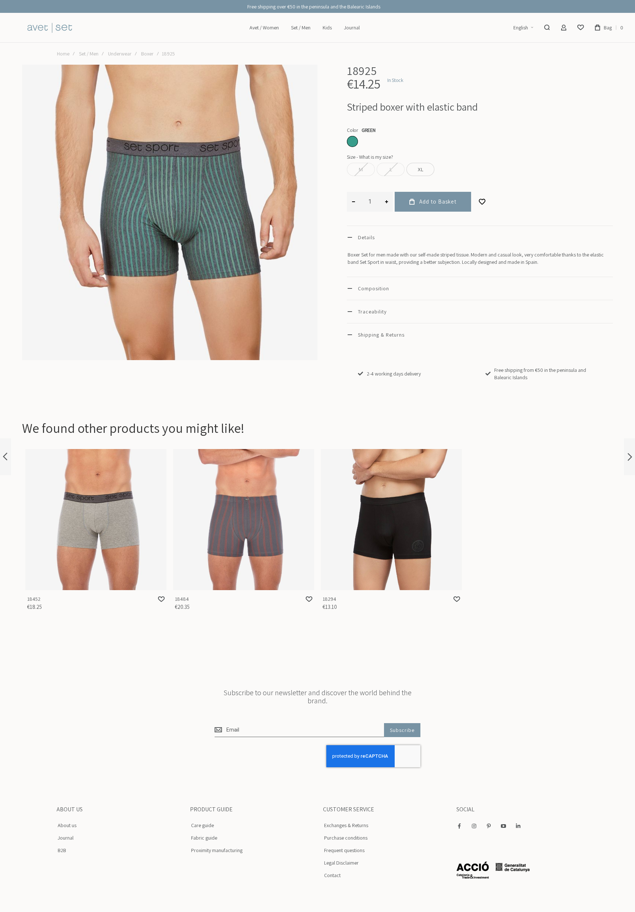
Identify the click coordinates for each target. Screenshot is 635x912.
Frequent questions (344, 850)
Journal (65, 837)
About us (67, 825)
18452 (95, 519)
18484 (243, 519)
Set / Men (88, 53)
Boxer (147, 53)
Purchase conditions (345, 837)
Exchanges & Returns (346, 825)
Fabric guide (204, 837)
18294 (391, 519)
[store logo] (50, 27)
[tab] (480, 237)
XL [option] (420, 169)
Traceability (372, 311)
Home (63, 53)
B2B (62, 850)
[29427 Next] (629, 457)
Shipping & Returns (381, 334)
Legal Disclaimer (341, 862)
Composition (373, 288)
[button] (523, 27)
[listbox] (480, 142)
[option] (352, 141)
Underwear (120, 53)
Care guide (202, 825)
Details (366, 237)
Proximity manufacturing (217, 850)
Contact (332, 875)
